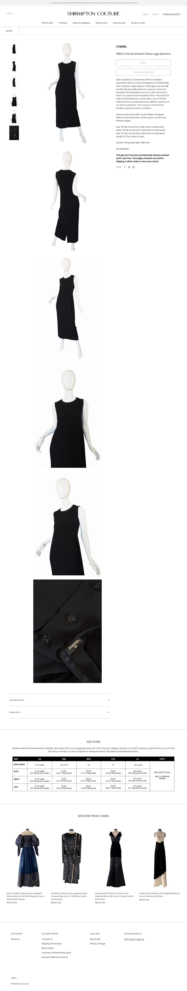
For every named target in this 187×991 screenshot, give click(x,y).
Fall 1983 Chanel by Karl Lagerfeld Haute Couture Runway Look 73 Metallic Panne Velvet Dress (69, 896)
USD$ (9, 13)
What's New (47, 22)
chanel (121, 46)
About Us (15, 939)
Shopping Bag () (171, 14)
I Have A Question (143, 72)
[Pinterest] (133, 167)
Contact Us (46, 939)
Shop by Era (101, 22)
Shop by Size (119, 22)
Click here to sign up (134, 939)
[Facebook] (124, 167)
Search (155, 14)
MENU (10, 31)
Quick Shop (27, 884)
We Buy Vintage (97, 943)
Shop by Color (138, 22)
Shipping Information (51, 943)
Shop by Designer (81, 22)
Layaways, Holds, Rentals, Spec (56, 952)
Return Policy (47, 948)
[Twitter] (129, 167)
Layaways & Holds (16, 700)
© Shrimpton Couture (20, 984)
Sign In (146, 14)
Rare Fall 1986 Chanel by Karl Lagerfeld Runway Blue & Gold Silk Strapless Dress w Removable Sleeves (26, 896)
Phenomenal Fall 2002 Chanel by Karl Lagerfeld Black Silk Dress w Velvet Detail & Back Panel (114, 896)
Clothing (63, 22)
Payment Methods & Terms (54, 957)
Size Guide (95, 939)
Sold (143, 63)
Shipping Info (15, 712)
